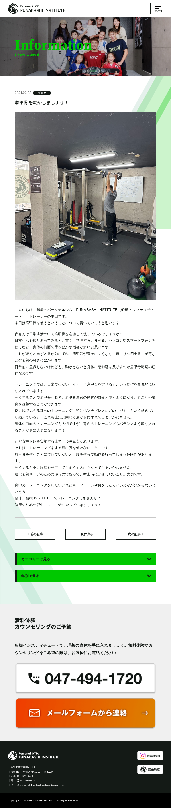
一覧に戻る (86, 534)
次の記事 (134, 534)
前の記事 (36, 534)
